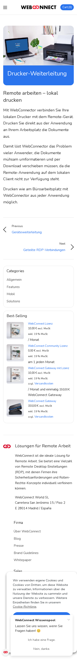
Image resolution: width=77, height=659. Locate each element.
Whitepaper (22, 560)
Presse (19, 546)
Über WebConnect (27, 531)
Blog (17, 538)
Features (13, 287)
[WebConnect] (38, 7)
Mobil (11, 294)
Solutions (13, 301)
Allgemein (14, 280)
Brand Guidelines (26, 553)
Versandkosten (43, 384)
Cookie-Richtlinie (24, 606)
